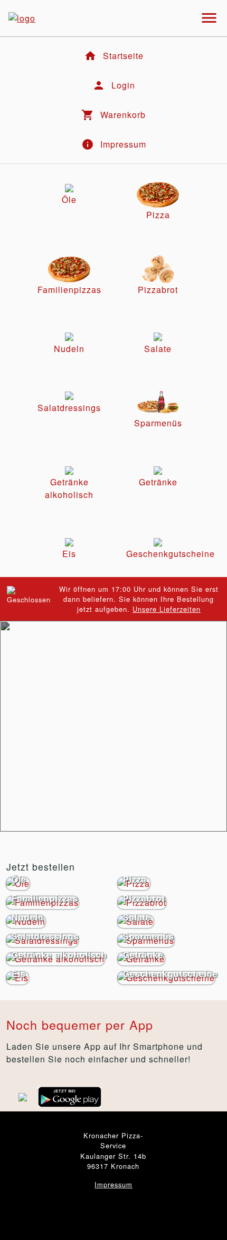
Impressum (113, 1184)
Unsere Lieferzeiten (167, 609)
